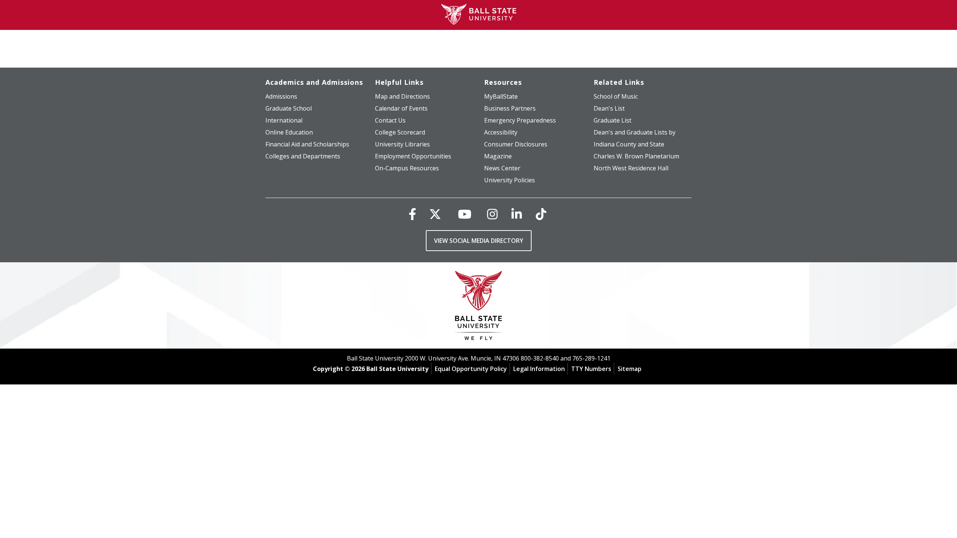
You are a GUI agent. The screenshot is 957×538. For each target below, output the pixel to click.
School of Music (616, 96)
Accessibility (500, 132)
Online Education (289, 132)
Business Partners (510, 108)
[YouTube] (464, 214)
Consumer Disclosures (515, 144)
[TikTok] (541, 214)
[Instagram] (492, 214)
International (283, 120)
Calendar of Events (401, 108)
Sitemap (629, 369)
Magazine (498, 156)
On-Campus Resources (407, 168)
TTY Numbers (591, 369)
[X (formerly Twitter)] (435, 214)
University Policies (509, 180)
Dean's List (609, 108)
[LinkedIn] (516, 214)
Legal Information (539, 369)
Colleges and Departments (302, 156)
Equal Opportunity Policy (471, 369)
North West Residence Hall (631, 168)
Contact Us (390, 120)
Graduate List (612, 120)
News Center (502, 168)
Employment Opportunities (413, 156)
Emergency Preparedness (520, 120)
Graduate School (288, 108)
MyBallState (501, 96)
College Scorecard (400, 132)
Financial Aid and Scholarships (307, 144)
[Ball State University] (479, 307)
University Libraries (402, 144)
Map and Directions (402, 96)
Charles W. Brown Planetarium (636, 156)
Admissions (281, 96)
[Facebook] (412, 214)
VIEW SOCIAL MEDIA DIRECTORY (478, 240)
